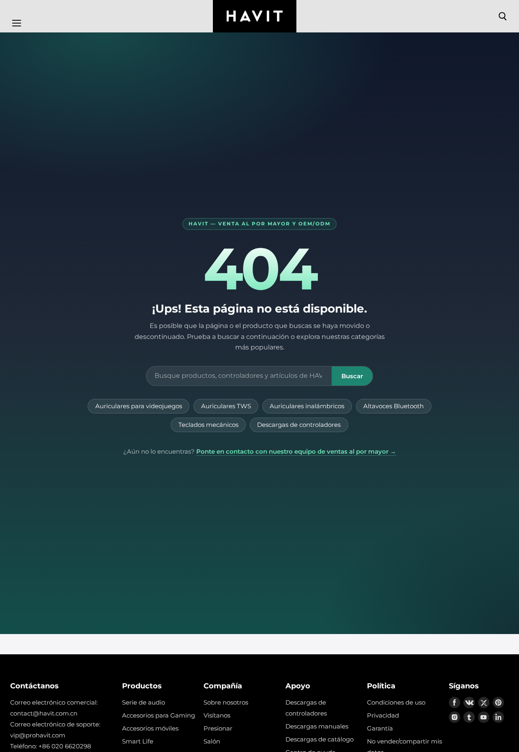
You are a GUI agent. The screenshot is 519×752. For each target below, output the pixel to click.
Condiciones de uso (396, 702)
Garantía (380, 728)
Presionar (218, 728)
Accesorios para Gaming (158, 715)
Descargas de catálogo (319, 739)
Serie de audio (143, 702)
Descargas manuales (316, 726)
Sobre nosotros (226, 702)
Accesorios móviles (150, 728)
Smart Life (137, 741)
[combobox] (239, 376)
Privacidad (383, 715)
